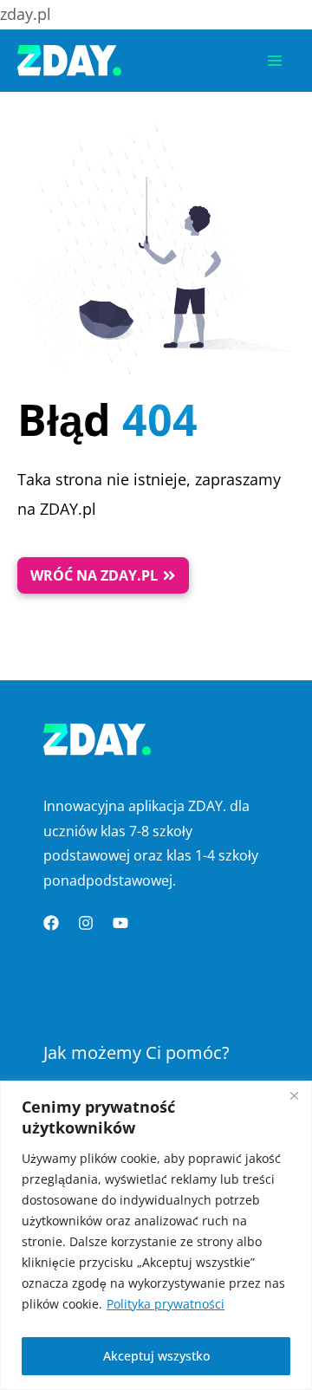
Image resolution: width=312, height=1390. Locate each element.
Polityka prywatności (165, 1304)
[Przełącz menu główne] (275, 61)
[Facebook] (51, 923)
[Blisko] (293, 1095)
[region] (156, 1235)
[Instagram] (86, 923)
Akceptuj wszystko (156, 1356)
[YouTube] (120, 923)
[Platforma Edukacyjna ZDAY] (69, 60)
